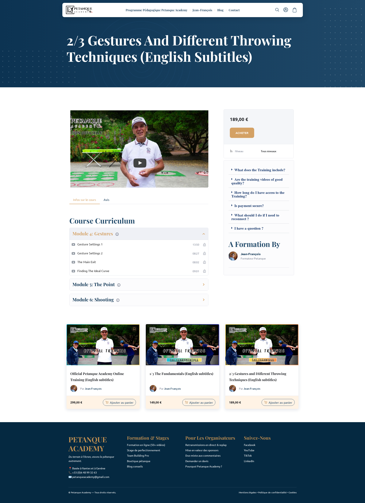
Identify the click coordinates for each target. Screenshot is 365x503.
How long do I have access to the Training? (257, 194)
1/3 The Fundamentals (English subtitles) (181, 373)
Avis (106, 199)
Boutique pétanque (138, 461)
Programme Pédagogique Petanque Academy (156, 10)
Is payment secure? (249, 205)
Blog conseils (135, 466)
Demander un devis (196, 461)
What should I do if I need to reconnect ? (255, 217)
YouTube (249, 450)
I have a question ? (248, 228)
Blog (220, 10)
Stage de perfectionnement (143, 450)
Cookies (293, 492)
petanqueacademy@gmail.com (90, 476)
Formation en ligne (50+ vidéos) (146, 444)
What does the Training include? (259, 169)
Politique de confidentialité (272, 492)
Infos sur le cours (84, 199)
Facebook (249, 444)
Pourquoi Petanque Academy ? (203, 466)
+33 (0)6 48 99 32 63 (84, 472)
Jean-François (202, 10)
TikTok (248, 455)
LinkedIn (249, 461)
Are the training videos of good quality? (257, 181)
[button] (277, 10)
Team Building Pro (138, 455)
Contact (234, 10)
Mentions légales (247, 492)
